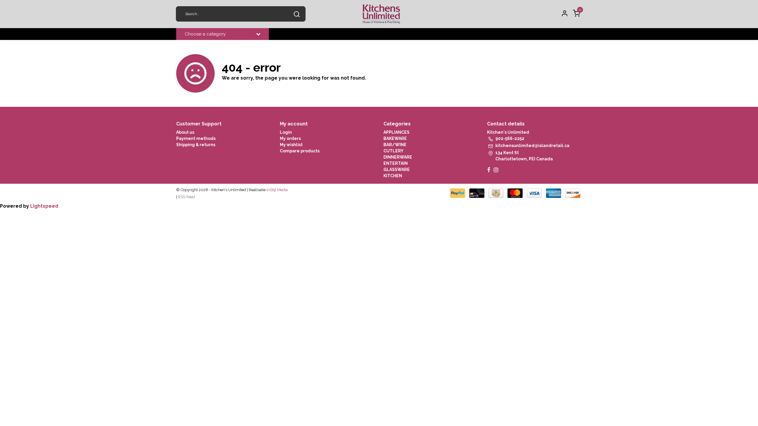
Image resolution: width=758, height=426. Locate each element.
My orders (290, 138)
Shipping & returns (195, 144)
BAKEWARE (395, 138)
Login (286, 132)
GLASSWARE (396, 169)
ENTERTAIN (395, 163)
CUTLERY (393, 151)
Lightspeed (44, 206)
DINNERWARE (397, 157)
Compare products (299, 151)
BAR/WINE (395, 144)
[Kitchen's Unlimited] (381, 14)
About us (185, 132)
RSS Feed (186, 197)
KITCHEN (392, 175)
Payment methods (196, 138)
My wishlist (291, 144)
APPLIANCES (396, 132)
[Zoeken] (296, 14)
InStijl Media (277, 190)
